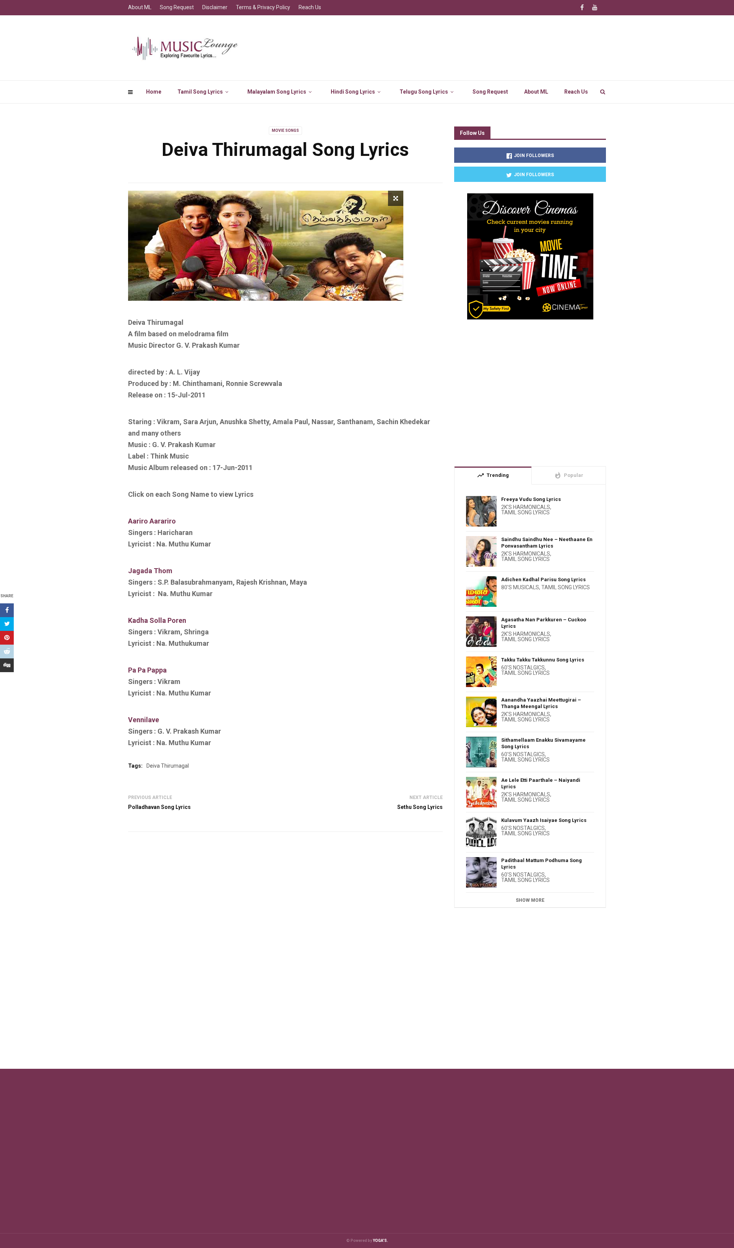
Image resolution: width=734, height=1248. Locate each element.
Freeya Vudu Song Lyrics (531, 499)
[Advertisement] (530, 389)
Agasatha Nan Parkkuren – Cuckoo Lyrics (543, 623)
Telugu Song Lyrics (423, 92)
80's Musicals (520, 587)
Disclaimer (214, 7)
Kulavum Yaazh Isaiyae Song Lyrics (543, 820)
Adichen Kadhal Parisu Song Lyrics (543, 579)
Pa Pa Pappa (147, 670)
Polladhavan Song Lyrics (159, 807)
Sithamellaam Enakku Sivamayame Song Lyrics (543, 743)
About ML (536, 92)
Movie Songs (285, 130)
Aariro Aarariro (152, 521)
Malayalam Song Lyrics (276, 92)
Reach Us (576, 92)
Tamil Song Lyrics (200, 92)
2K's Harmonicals (525, 507)
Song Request (490, 92)
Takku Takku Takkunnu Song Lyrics (542, 660)
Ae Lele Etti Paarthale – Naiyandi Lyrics (540, 783)
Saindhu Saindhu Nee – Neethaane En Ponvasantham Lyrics (547, 542)
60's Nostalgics (523, 667)
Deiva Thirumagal (167, 766)
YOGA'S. (380, 1240)
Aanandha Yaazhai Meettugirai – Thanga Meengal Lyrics (541, 703)
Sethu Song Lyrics (420, 807)
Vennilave (143, 720)
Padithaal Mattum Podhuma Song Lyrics (541, 863)
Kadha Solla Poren (157, 620)
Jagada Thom (150, 571)
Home (153, 92)
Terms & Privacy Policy (263, 7)
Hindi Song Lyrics (353, 92)
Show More (530, 900)
